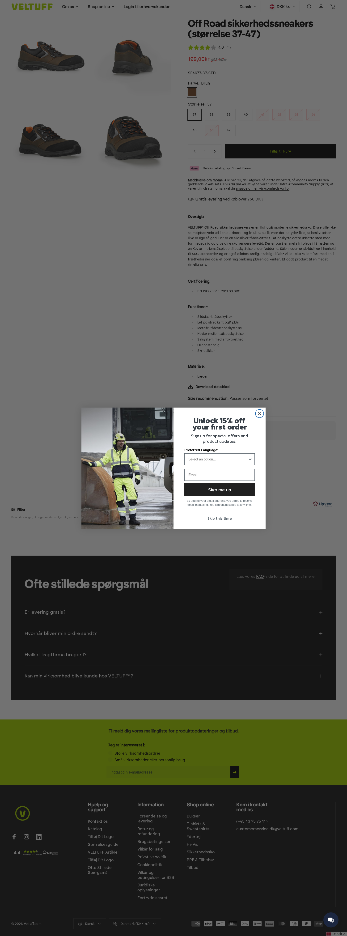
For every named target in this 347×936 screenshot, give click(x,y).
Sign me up (219, 489)
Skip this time (219, 518)
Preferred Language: (201, 450)
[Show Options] (250, 459)
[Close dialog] (259, 413)
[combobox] (218, 459)
